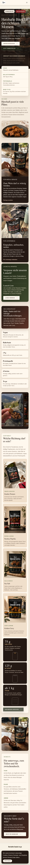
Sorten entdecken (9, 43)
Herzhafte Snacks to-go (15, 847)
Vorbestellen (9, 11)
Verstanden (7, 860)
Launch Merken (10, 297)
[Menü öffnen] (27, 2)
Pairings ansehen (8, 200)
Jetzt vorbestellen (9, 48)
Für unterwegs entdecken (10, 259)
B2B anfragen (21, 11)
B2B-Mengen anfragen (12, 709)
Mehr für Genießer (12, 834)
